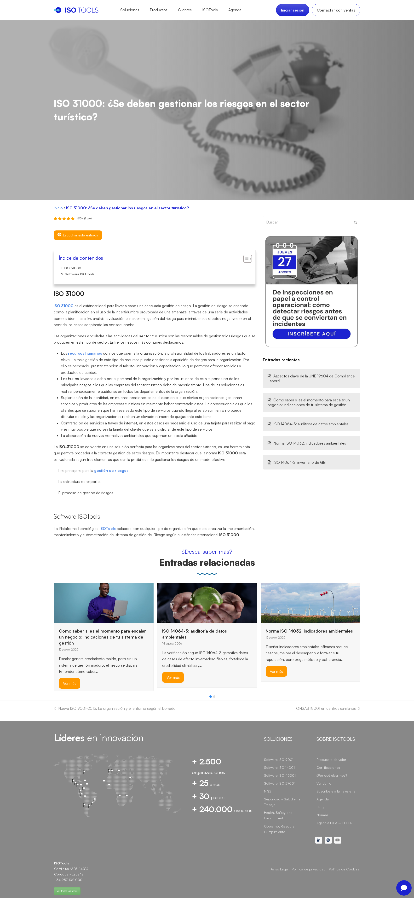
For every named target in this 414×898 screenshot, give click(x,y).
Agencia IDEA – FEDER (334, 823)
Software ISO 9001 (278, 759)
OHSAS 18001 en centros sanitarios (326, 708)
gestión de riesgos (111, 470)
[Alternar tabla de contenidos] (245, 259)
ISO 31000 (72, 268)
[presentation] (56, 697)
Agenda (322, 799)
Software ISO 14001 (279, 767)
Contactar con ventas (336, 10)
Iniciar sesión (292, 10)
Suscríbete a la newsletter (336, 791)
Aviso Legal (279, 869)
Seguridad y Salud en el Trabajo (282, 802)
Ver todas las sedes (67, 891)
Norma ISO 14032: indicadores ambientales (309, 443)
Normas (322, 815)
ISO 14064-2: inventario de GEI (299, 462)
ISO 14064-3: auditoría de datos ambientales (311, 424)
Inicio (58, 207)
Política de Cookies (344, 869)
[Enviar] (355, 222)
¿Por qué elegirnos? (331, 775)
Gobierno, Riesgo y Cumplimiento (279, 829)
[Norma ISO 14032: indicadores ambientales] (311, 602)
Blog (320, 807)
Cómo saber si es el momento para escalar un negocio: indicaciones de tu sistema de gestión (309, 402)
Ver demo (323, 783)
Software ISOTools (79, 274)
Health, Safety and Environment (278, 815)
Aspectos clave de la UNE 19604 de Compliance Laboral (311, 378)
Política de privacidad (309, 869)
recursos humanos (85, 353)
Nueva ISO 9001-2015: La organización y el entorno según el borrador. (118, 708)
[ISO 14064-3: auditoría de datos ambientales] (207, 602)
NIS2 (267, 791)
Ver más (69, 683)
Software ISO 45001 (280, 775)
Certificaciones (328, 767)
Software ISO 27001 (279, 783)
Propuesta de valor (331, 759)
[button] (210, 696)
